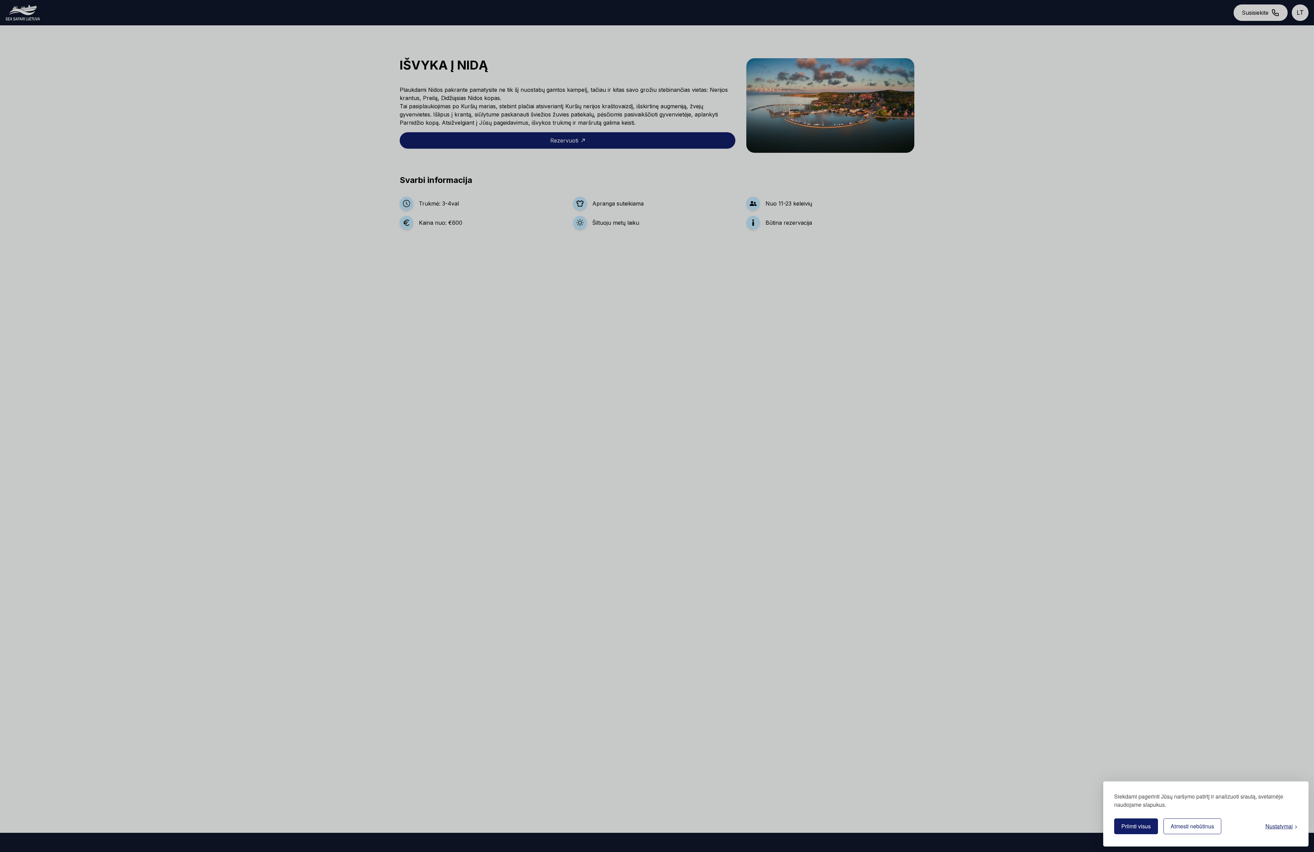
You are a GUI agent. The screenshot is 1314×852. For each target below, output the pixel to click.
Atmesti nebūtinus (1192, 826)
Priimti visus (1136, 826)
